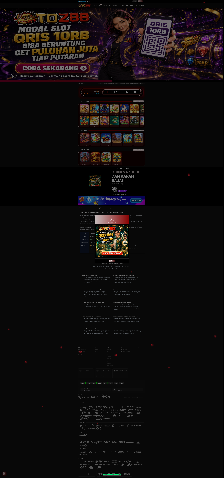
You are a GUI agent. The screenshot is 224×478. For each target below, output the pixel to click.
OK (112, 260)
